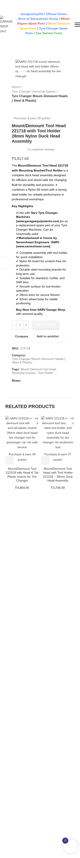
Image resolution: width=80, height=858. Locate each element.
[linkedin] (35, 381)
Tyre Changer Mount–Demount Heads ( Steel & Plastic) (40, 98)
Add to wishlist (48, 336)
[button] (9, 460)
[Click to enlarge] (22, 71)
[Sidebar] (5, 262)
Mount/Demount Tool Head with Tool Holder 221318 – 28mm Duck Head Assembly (58, 474)
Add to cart (45, 324)
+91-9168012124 (14, 1)
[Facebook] (25, 381)
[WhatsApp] (40, 381)
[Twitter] (30, 381)
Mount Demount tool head (38, 369)
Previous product (14, 107)
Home (16, 87)
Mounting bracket (23, 373)
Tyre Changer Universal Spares (34, 91)
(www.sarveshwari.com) (33, 246)
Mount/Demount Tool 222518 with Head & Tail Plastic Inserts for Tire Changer (22, 474)
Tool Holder (45, 373)
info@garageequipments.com (24, 7)
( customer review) (41, 149)
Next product (22, 107)
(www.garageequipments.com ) (38, 221)
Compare (21, 336)
